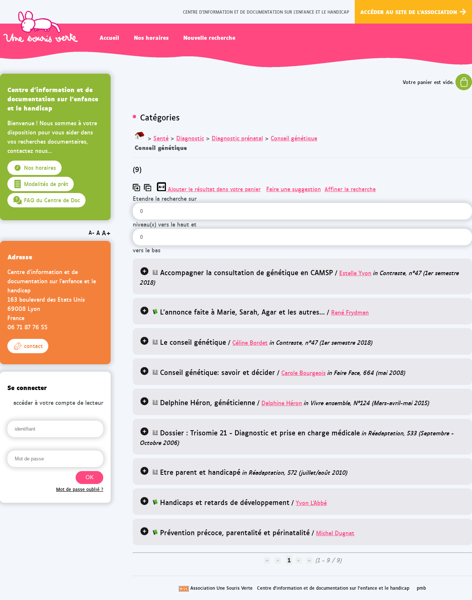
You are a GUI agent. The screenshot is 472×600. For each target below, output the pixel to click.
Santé (161, 138)
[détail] (144, 271)
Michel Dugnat (335, 532)
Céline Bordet (250, 342)
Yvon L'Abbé (311, 502)
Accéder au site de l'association (408, 11)
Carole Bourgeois (303, 372)
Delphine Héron (281, 402)
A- (91, 232)
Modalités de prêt (46, 184)
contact (33, 346)
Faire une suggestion (293, 188)
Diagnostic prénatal (237, 138)
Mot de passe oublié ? (79, 489)
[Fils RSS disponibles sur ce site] (184, 588)
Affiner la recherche (350, 189)
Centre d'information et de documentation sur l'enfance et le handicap (333, 588)
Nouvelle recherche (209, 37)
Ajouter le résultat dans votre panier (214, 189)
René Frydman (350, 312)
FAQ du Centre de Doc (52, 200)
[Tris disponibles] (162, 188)
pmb (421, 588)
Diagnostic (190, 138)
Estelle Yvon (355, 272)
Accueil (109, 37)
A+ (106, 233)
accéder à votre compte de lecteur (58, 402)
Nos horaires (151, 37)
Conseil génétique (294, 138)
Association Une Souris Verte (221, 588)
